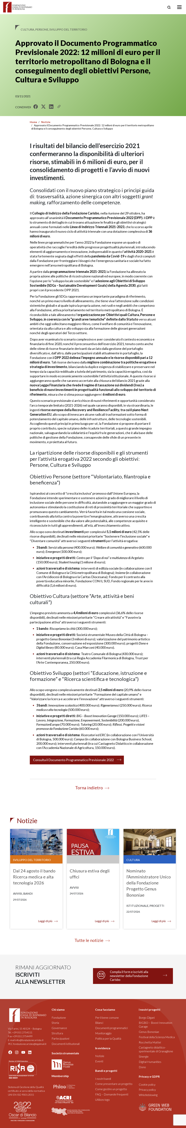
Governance (59, 1028)
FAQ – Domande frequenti (111, 1094)
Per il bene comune (107, 1017)
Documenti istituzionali (66, 1043)
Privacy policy (147, 1089)
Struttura (57, 1033)
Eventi (99, 1061)
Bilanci (99, 1022)
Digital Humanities (150, 1061)
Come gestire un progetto (111, 1089)
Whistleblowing (148, 1095)
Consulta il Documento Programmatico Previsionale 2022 (73, 760)
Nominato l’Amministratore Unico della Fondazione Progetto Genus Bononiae (148, 883)
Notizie (45, 122)
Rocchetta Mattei (150, 1042)
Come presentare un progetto (113, 1083)
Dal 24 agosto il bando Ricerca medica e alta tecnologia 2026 (34, 876)
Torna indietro (89, 787)
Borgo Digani (147, 1017)
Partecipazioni (60, 1038)
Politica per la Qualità (108, 1038)
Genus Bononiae (149, 1031)
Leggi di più (45, 921)
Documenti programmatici (111, 1028)
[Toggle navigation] (179, 7)
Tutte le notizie (88, 940)
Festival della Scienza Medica (157, 1037)
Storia (55, 1022)
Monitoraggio (103, 1033)
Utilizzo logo (102, 1099)
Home (33, 122)
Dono (142, 1067)
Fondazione (59, 1017)
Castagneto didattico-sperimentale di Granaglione (156, 1049)
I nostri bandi (103, 1078)
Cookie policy (147, 1084)
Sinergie (144, 1056)
